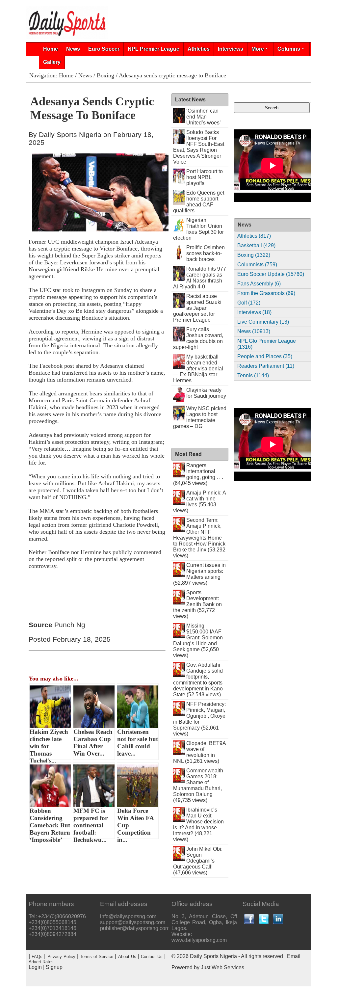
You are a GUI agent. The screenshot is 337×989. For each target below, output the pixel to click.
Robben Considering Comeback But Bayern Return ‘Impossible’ (50, 823)
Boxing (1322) (253, 255)
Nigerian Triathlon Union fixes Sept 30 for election (198, 229)
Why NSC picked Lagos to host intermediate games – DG (200, 417)
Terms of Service (96, 956)
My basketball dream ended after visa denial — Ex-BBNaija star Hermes (198, 368)
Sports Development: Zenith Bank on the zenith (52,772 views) (197, 604)
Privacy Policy (61, 956)
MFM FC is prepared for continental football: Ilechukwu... (90, 823)
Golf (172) (248, 303)
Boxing (105, 75)
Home (50, 49)
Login (35, 967)
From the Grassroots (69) (266, 293)
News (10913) (253, 331)
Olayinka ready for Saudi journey (206, 393)
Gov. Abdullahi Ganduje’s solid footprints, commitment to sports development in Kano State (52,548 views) (198, 679)
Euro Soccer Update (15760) (270, 274)
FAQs (37, 956)
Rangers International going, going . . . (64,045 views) (198, 474)
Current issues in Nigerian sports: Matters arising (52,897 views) (199, 574)
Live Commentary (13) (263, 322)
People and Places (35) (264, 356)
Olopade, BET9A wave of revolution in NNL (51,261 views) (199, 752)
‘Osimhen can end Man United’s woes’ (203, 116)
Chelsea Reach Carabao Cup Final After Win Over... (93, 742)
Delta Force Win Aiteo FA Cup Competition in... (135, 823)
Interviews (230, 49)
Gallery (52, 62)
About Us (127, 956)
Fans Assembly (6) (259, 283)
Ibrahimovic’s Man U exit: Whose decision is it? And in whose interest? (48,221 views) (198, 824)
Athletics (199, 49)
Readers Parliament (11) (265, 366)
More (257, 49)
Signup (54, 967)
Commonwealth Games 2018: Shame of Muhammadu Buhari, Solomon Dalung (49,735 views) (198, 785)
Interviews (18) (254, 312)
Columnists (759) (257, 264)
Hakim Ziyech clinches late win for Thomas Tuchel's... (49, 744)
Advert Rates (41, 961)
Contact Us (152, 956)
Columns (288, 49)
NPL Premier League (153, 49)
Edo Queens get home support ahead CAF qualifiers (198, 201)
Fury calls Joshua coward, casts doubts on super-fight (198, 338)
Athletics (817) (254, 236)
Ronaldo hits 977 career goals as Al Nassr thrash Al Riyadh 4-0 (199, 277)
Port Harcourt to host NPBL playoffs (204, 177)
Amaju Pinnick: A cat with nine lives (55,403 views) (199, 501)
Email (293, 956)
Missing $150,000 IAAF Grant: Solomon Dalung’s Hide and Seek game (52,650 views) (198, 640)
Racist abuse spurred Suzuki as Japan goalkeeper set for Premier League (197, 308)
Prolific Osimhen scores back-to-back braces (205, 253)
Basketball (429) (256, 245)
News (73, 49)
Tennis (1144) (253, 375)
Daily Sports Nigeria (213, 956)
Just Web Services (222, 967)
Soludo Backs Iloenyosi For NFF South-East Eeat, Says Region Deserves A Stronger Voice (198, 147)
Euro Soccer (103, 49)
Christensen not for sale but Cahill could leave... (137, 742)
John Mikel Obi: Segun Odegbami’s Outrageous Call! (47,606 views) (198, 860)
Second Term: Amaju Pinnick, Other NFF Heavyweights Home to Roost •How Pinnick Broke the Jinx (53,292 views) (199, 537)
